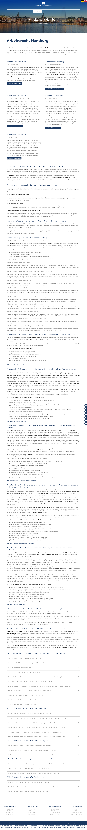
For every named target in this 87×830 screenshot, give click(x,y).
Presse (52, 11)
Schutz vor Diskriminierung (50, 825)
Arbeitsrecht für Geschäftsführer (15, 126)
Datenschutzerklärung (80, 823)
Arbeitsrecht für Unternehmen (53, 127)
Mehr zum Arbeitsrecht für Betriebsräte (16, 604)
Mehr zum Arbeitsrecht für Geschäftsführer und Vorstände (20, 543)
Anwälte (29, 11)
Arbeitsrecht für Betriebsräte (14, 158)
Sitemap (63, 823)
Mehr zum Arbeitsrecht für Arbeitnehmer (16, 364)
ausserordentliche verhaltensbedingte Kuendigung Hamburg (19, 827)
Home (40, 23)
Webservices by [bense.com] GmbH (10, 823)
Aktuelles (45, 11)
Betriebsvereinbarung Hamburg (36, 825)
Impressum (71, 823)
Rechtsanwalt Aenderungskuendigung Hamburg (62, 827)
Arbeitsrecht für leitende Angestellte (54, 88)
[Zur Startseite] (43, 7)
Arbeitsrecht (37, 11)
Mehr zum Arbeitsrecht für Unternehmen (16, 421)
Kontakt (63, 11)
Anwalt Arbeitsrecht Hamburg (7, 825)
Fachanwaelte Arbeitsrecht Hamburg (42, 827)
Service (57, 11)
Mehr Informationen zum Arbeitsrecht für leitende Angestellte (21, 480)
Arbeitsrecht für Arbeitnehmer (14, 83)
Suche (66, 823)
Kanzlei (24, 11)
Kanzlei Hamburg (61, 825)
